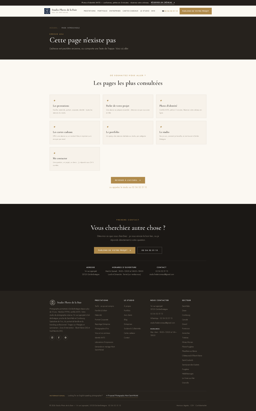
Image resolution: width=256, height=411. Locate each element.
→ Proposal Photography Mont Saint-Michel (122, 395)
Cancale (185, 319)
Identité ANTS (100, 337)
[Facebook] (58, 337)
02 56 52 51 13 (150, 250)
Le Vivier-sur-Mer (188, 378)
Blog (125, 319)
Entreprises (115, 11)
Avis (153, 11)
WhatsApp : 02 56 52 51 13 (161, 318)
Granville (185, 382)
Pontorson (186, 328)
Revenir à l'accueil (128, 180)
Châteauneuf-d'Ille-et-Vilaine (192, 355)
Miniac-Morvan (187, 342)
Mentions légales (183, 405)
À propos (127, 306)
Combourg (186, 315)
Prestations (89, 11)
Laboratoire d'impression (104, 342)
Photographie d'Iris (102, 328)
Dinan (184, 310)
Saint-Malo (186, 306)
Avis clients (128, 315)
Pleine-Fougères (188, 346)
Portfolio (102, 11)
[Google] (65, 337)
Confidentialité (201, 405)
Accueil (54, 28)
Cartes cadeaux (130, 11)
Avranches (186, 333)
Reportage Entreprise (102, 324)
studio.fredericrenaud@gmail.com (161, 274)
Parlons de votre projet (195, 11)
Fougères (185, 369)
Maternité (98, 315)
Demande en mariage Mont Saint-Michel (105, 348)
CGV (192, 405)
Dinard (184, 324)
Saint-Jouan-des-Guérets (190, 364)
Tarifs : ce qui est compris (104, 306)
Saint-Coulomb (187, 360)
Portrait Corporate (101, 319)
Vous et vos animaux (102, 333)
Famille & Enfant (101, 310)
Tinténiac (185, 337)
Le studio (144, 11)
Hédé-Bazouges (187, 373)
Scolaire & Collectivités (132, 328)
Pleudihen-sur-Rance (189, 351)
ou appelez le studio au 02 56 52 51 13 (128, 187)
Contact (126, 337)
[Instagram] (52, 337)
